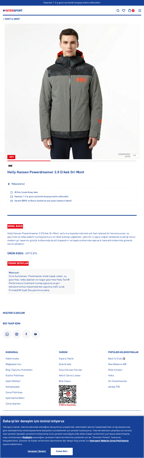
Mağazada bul (18, 184)
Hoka (111, 375)
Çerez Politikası (14, 392)
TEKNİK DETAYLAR (18, 263)
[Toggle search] (118, 10)
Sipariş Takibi (66, 358)
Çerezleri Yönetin (37, 451)
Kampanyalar (13, 387)
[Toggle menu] (140, 10)
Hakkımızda (12, 358)
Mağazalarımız (13, 364)
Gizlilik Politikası (15, 375)
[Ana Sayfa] (12, 11)
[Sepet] (129, 10)
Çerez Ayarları (13, 404)
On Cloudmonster (117, 381)
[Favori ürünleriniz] (124, 10)
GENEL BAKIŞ (15, 226)
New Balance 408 (117, 364)
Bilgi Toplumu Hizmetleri (19, 370)
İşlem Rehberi (13, 381)
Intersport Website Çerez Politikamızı (109, 441)
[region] (72, 437)
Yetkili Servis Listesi (70, 375)
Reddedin (27, 437)
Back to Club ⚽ (116, 358)
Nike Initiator (115, 370)
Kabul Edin (61, 451)
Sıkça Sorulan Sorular (70, 370)
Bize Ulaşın (65, 381)
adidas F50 (114, 387)
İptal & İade (65, 364)
